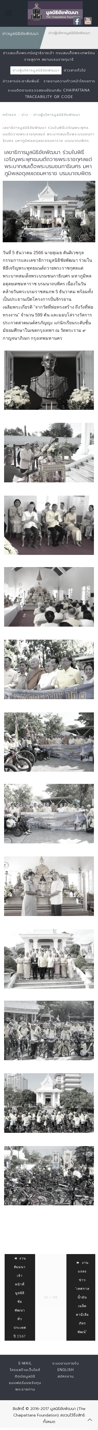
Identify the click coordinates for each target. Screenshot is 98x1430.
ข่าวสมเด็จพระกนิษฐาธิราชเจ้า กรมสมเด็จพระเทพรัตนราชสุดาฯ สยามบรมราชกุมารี (49, 56)
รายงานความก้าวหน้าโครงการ (69, 81)
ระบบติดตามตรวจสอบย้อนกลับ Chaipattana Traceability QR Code (49, 93)
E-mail (25, 1363)
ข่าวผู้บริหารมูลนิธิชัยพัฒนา (36, 70)
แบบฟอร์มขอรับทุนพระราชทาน (25, 1386)
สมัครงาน (65, 1376)
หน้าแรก (9, 114)
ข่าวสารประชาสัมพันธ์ (21, 81)
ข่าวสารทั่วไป (75, 70)
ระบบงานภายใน (65, 1363)
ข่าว (25, 114)
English (65, 1369)
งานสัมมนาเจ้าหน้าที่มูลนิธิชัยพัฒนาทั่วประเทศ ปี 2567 (20, 1297)
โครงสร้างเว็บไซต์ (25, 1369)
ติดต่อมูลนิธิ (25, 1376)
